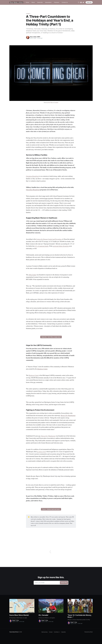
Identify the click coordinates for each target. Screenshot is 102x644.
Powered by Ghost (89, 631)
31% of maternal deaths (41, 246)
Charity (28, 13)
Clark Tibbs (50, 102)
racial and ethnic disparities (61, 246)
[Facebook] (81, 2)
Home (27, 2)
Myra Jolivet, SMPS (35, 36)
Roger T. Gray (15, 620)
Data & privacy (44, 632)
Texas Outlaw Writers (13, 631)
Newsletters (48, 2)
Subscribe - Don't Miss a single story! (51, 337)
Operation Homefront (32, 176)
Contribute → (57, 632)
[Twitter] (83, 2)
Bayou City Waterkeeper (68, 415)
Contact (51, 632)
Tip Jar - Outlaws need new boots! (51, 509)
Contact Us (65, 2)
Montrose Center (42, 369)
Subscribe (40, 2)
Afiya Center (32, 275)
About (33, 2)
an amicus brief (41, 452)
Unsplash (56, 102)
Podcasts (56, 2)
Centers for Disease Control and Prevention (49, 239)
